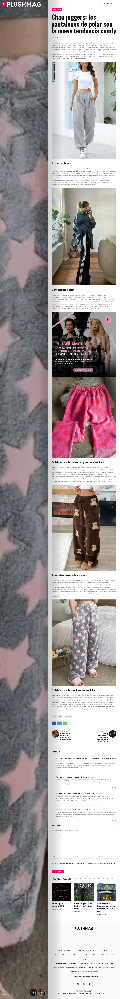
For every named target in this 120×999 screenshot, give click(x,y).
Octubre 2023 (84, 963)
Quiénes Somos (95, 963)
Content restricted (107, 951)
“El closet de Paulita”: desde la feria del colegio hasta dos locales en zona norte (106, 907)
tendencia (68, 716)
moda (60, 716)
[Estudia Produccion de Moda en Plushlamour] (84, 344)
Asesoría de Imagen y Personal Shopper (86, 976)
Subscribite (82, 967)
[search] (111, 4)
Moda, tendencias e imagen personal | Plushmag (83, 959)
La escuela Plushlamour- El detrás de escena (84, 971)
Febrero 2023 (83, 955)
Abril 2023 (59, 951)
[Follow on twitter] (101, 4)
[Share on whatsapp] (65, 723)
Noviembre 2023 (61, 963)
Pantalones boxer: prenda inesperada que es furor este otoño (75, 793)
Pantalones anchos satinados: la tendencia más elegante (74, 810)
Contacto (96, 951)
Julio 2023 (92, 955)
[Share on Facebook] (54, 723)
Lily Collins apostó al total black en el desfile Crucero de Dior (83, 906)
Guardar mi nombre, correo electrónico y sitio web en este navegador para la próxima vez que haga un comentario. (83, 865)
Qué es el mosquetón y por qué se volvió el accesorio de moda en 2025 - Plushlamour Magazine (86, 758)
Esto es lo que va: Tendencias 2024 (58, 904)
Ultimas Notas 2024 (94, 967)
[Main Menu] (3, 4)
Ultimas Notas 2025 (109, 967)
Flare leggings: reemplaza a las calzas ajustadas (71, 777)
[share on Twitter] (12, 994)
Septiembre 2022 (107, 963)
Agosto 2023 (87, 951)
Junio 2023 (101, 955)
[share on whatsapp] (16, 994)
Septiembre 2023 (59, 967)
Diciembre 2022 (60, 955)
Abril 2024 (67, 951)
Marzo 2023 (110, 955)
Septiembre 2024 (71, 967)
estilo (54, 716)
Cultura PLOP (57, 10)
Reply (114, 771)
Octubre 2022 (73, 963)
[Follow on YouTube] (108, 4)
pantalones (73, 52)
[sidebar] (115, 3)
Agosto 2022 (77, 951)
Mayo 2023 (62, 959)
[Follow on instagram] (104, 4)
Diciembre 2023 (71, 955)
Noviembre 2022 (105, 959)
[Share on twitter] (59, 723)
